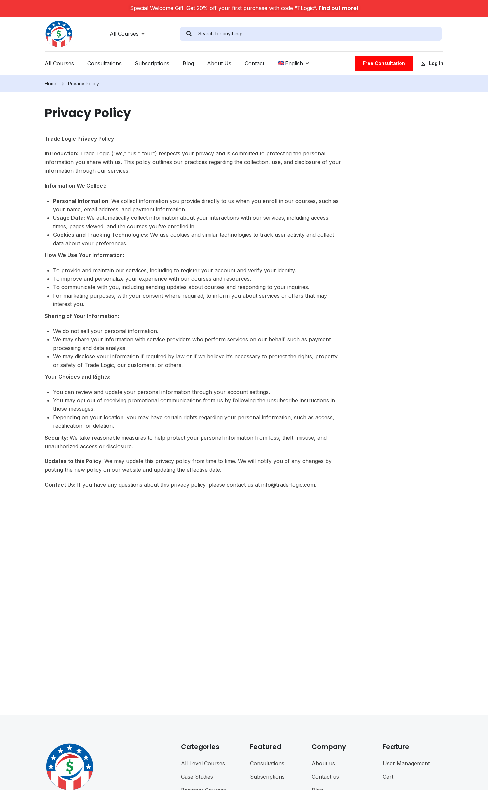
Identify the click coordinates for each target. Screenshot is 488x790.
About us (323, 763)
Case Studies (197, 776)
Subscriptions (152, 63)
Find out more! (338, 8)
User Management (406, 763)
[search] (189, 34)
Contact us (325, 776)
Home (51, 83)
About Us (219, 63)
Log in (436, 63)
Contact (254, 63)
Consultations (104, 63)
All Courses (124, 33)
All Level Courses (203, 763)
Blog (188, 63)
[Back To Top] (474, 778)
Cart (388, 776)
